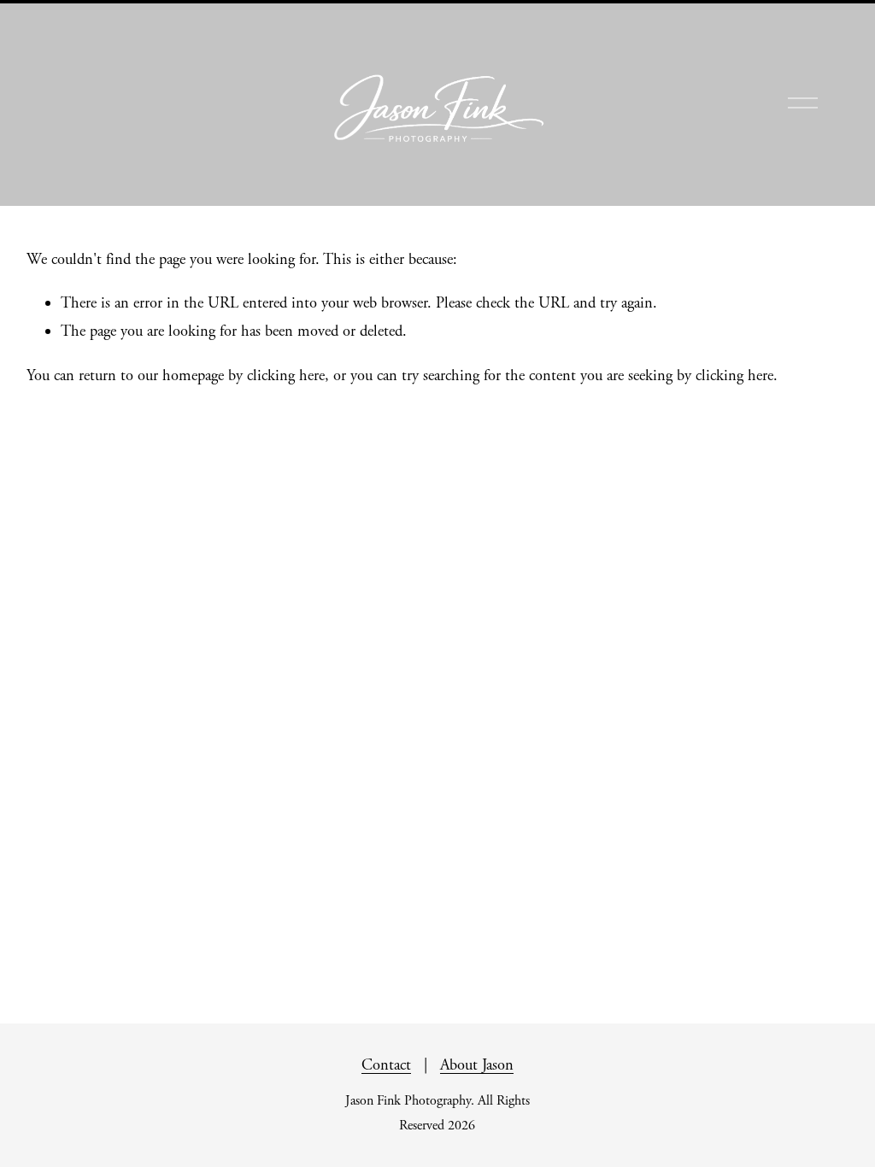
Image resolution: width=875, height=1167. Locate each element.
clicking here (286, 376)
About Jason (477, 1065)
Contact (386, 1065)
